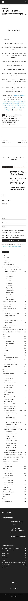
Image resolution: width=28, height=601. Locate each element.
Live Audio (5, 371)
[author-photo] (14, 155)
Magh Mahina (9, 288)
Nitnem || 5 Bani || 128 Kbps (10, 459)
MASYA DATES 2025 (9, 392)
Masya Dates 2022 (10, 438)
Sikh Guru (6, 487)
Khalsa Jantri (9, 415)
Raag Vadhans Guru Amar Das (8, 118)
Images (4, 355)
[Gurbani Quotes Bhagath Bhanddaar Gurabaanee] (5, 189)
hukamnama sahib (9, 341)
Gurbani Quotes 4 (22, 142)
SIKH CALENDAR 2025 (9, 408)
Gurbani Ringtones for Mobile (18, 536)
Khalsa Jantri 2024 (9, 385)
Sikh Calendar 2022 (11, 448)
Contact (11, 594)
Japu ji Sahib (5, 369)
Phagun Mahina (10, 292)
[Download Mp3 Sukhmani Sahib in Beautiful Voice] (5, 523)
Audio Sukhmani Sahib (8, 264)
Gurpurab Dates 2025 (9, 383)
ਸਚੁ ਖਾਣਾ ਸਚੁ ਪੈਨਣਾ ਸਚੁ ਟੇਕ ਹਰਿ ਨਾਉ (8, 124)
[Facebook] (3, 17)
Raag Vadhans (14, 116)
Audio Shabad (6, 262)
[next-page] (5, 195)
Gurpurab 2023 (8, 380)
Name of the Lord (6, 116)
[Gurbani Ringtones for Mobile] (5, 538)
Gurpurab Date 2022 (11, 434)
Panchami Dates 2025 (9, 397)
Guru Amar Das (18, 114)
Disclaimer (6, 594)
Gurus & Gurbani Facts (10, 362)
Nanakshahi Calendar (8, 373)
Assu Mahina (9, 274)
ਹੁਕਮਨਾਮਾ (6, 350)
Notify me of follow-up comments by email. (13, 235)
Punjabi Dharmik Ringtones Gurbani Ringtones (13, 13)
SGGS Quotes (7, 318)
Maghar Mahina (10, 290)
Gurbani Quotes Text (9, 315)
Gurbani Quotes (9, 5)
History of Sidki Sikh (9, 485)
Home (3, 5)
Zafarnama (7, 366)
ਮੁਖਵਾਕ (5, 348)
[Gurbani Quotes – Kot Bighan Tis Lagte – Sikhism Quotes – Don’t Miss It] (5, 173)
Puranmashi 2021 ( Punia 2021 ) (14, 422)
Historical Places (8, 480)
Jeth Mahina (9, 283)
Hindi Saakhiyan (6, 336)
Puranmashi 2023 (8, 401)
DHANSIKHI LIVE (6, 304)
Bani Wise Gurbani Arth (8, 267)
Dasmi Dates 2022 (10, 431)
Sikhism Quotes (8, 322)
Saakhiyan (5, 468)
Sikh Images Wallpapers (8, 492)
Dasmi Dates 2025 (8, 378)
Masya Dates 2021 (10, 417)
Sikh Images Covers (7, 489)
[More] (17, 17)
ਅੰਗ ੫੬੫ (17, 118)
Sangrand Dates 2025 (9, 406)
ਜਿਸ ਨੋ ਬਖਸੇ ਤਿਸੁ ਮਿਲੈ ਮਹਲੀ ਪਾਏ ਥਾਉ (8, 122)
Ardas (4, 255)
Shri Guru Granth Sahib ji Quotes (12, 320)
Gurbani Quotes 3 (9, 114)
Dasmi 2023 (7, 376)
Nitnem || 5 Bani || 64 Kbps (10, 461)
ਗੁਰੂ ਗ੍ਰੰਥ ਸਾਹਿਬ (5, 120)
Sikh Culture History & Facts (11, 364)
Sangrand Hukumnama (10, 271)
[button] (2, 2)
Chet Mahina (9, 278)
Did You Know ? (8, 359)
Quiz (15, 594)
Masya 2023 (7, 390)
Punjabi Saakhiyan (7, 466)
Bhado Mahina (9, 276)
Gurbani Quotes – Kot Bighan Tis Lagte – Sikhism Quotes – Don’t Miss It (18, 172)
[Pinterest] (10, 17)
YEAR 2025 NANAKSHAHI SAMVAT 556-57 (14, 457)
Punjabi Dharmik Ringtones (9, 464)
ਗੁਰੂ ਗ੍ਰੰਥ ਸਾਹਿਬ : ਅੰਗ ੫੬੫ (14, 120)
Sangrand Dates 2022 (11, 445)
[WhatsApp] (13, 17)
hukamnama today (9, 343)
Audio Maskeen (6, 260)
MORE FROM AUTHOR (19, 167)
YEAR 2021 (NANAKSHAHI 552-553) (13, 410)
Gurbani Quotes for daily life (11, 313)
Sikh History (5, 478)
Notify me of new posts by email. (11, 237)
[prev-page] (3, 195)
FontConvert (20, 594)
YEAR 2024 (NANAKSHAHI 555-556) (13, 454)
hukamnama (5, 339)
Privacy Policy (14, 596)
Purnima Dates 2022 (11, 443)
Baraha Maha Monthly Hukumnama (11, 269)
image (4, 352)
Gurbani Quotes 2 (6, 142)
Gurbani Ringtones (7, 327)
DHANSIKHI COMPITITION (9, 301)
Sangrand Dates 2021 (11, 424)
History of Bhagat (8, 482)
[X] (6, 17)
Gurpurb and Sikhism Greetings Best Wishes (14, 329)
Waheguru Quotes (7, 501)
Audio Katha (5, 257)
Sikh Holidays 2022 (10, 450)
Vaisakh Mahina (10, 299)
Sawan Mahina (9, 297)
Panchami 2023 (8, 394)
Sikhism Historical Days (12, 427)
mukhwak (6, 346)
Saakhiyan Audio (8, 471)
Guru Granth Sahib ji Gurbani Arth (11, 332)
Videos (4, 499)
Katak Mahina (9, 285)
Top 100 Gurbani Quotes (10, 325)
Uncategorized (6, 494)
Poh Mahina (9, 295)
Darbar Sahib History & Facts (11, 357)
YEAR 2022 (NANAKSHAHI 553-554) (13, 429)
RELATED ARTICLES (7, 167)
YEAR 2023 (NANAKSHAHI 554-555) (13, 452)
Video (3, 496)
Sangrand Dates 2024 (9, 403)
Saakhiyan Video (8, 475)
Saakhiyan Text (8, 473)
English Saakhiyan (7, 306)
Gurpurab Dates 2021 (11, 413)
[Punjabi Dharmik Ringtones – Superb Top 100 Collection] (5, 531)
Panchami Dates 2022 (11, 441)
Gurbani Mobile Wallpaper (9, 308)
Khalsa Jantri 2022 (10, 436)
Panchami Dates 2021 (11, 420)
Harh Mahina (9, 281)
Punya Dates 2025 (8, 399)
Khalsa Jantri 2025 (9, 387)
